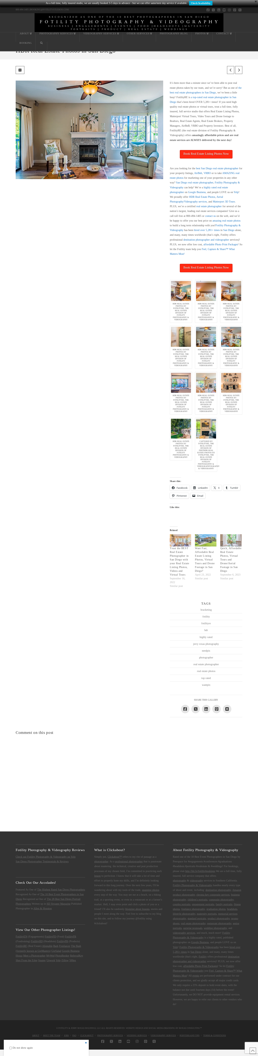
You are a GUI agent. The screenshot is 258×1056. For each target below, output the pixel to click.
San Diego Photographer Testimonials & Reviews (42, 861)
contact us (210, 216)
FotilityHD (37, 941)
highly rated (206, 637)
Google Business (197, 192)
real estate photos (206, 671)
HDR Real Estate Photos (202, 196)
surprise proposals (192, 928)
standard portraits (197, 918)
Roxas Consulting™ (190, 1028)
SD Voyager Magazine (58, 903)
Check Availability (201, 3)
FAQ (74, 1035)
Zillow (65, 960)
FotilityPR (62, 941)
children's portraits (197, 899)
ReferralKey (76, 955)
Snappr (42, 960)
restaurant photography (219, 923)
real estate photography (193, 923)
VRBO (207, 173)
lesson (97, 875)
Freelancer (64, 946)
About (35, 1035)
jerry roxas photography (206, 644)
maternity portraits (207, 913)
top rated (206, 678)
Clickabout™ (115, 856)
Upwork (50, 960)
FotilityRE (21, 946)
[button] (181, 301)
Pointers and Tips (189, 1035)
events (195, 975)
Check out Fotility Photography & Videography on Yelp (46, 856)
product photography (219, 918)
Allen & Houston (42, 908)
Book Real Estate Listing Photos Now (206, 153)
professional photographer (129, 861)
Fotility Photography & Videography (192, 885)
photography (179, 880)
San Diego (228, 230)
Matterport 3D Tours (224, 201)
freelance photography (193, 909)
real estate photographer (209, 206)
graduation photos (216, 909)
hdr (206, 630)
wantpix (206, 684)
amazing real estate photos (226, 220)
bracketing (206, 609)
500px (72, 960)
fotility (206, 616)
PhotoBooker (62, 955)
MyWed (50, 955)
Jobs (66, 1035)
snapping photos (150, 890)
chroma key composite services (212, 894)
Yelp (236, 192)
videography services (184, 932)
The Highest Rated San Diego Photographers (61, 889)
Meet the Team (51, 1035)
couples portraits (181, 904)
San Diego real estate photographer (194, 182)
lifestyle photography (184, 913)
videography (196, 880)
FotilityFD (50, 936)
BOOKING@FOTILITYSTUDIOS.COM (49, 9)
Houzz (19, 955)
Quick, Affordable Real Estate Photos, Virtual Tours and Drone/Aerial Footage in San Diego (231, 559)
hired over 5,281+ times (207, 230)
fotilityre (206, 623)
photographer (206, 657)
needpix (206, 650)
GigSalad (56, 951)
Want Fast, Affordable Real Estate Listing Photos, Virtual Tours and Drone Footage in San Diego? (205, 559)
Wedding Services (137, 1035)
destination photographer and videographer (206, 239)
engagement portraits (203, 904)
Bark (55, 946)
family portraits (224, 904)
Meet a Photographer (34, 955)
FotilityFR (70, 936)
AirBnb (198, 173)
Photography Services (110, 1035)
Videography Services (163, 1035)
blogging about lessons (137, 909)
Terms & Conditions (214, 1035)
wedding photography (215, 928)
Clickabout (86, 1035)
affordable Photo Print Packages (220, 244)
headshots (232, 909)
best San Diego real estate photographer (217, 168)
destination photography (218, 890)
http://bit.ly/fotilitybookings (200, 871)
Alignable (47, 946)
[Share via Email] (227, 709)
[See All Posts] (20, 70)
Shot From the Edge (26, 960)
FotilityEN (21, 936)
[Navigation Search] (41, 46)
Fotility (203, 956)
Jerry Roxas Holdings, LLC (86, 1028)
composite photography (221, 899)
